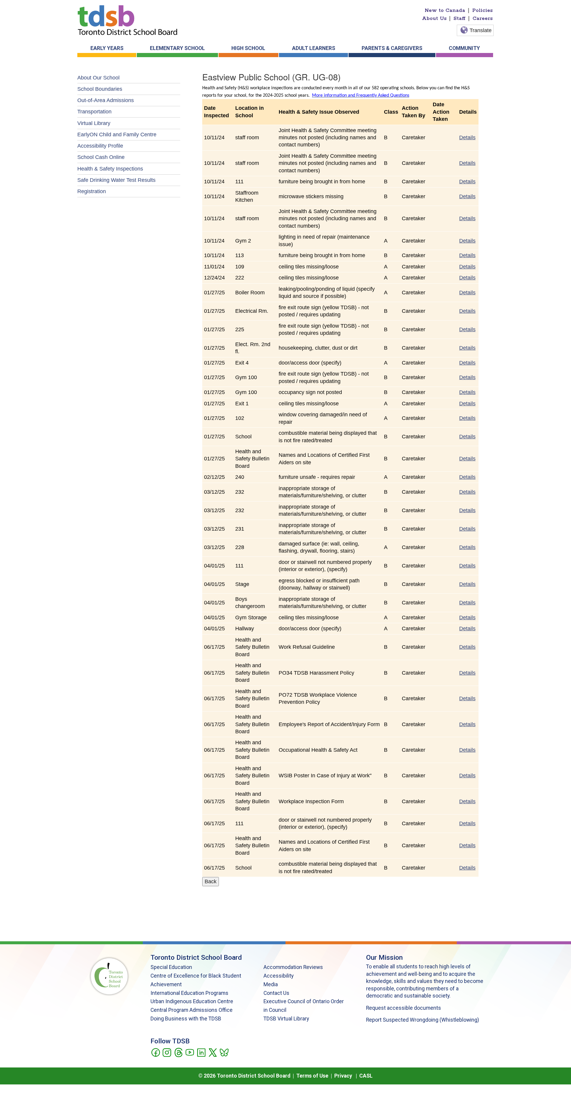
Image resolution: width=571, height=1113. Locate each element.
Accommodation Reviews (293, 967)
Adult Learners (313, 48)
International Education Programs (189, 993)
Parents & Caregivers (392, 48)
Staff (459, 18)
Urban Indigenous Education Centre (191, 1001)
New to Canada (445, 10)
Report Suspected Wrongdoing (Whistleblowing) (422, 1020)
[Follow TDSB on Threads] (178, 1052)
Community (464, 48)
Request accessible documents (403, 1008)
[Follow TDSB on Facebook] (155, 1052)
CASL (366, 1076)
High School (248, 48)
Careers (483, 18)
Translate (481, 30)
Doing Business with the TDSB (185, 1019)
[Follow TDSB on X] (212, 1052)
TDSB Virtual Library (286, 1019)
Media (270, 984)
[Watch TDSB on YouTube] (189, 1052)
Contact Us (276, 993)
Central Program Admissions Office (191, 1010)
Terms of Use (312, 1076)
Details (467, 137)
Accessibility (278, 976)
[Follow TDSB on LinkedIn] (201, 1052)
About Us (434, 18)
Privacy (343, 1076)
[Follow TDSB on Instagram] (167, 1052)
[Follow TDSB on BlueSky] (224, 1052)
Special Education (171, 967)
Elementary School (177, 48)
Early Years (106, 48)
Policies (482, 10)
